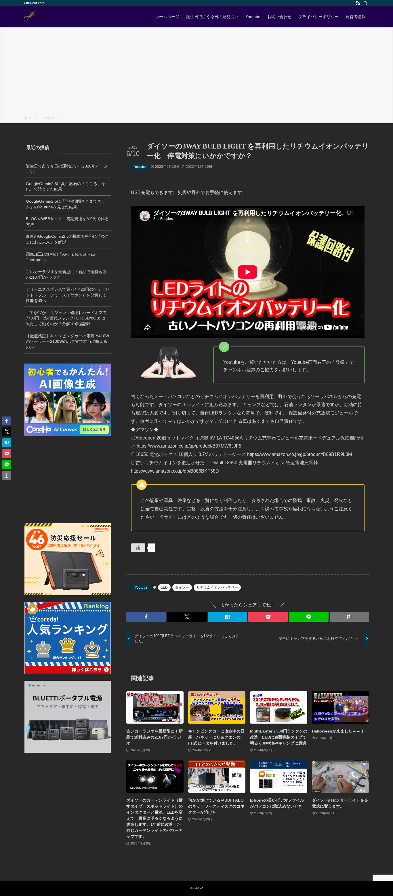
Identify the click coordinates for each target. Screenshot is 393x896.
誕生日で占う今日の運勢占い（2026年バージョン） (67, 169)
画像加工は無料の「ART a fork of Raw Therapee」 (61, 257)
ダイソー (182, 587)
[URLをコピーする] (349, 617)
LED (164, 587)
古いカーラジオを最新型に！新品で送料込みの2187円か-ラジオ (66, 274)
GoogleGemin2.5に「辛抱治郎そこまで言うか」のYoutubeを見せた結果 (65, 204)
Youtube (140, 166)
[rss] (358, 3)
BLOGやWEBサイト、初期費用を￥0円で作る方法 (67, 221)
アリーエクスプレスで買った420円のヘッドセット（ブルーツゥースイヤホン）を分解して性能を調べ (67, 295)
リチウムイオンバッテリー (217, 587)
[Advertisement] (196, 72)
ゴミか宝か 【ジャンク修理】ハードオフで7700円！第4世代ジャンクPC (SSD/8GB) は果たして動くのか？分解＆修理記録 (66, 318)
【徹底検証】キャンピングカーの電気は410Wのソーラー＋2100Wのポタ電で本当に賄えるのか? (67, 341)
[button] (146, 617)
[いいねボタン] (138, 547)
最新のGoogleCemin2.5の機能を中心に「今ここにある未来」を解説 (67, 239)
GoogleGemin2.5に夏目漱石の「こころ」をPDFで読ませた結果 (65, 186)
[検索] (365, 3)
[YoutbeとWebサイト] (29, 16)
